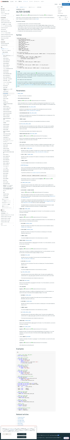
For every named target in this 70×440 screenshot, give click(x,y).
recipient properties (36, 172)
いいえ (67, 17)
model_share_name (27, 312)
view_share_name (26, 271)
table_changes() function (48, 201)
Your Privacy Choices (54, 435)
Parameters (60, 10)
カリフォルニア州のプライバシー (41, 435)
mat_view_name (32, 106)
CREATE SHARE (20, 418)
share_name (20, 93)
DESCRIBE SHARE (21, 420)
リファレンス (25, 1)
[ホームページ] (17, 7)
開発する (20, 1)
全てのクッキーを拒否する (22, 434)
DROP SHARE (20, 423)
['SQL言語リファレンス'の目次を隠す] (13, 49)
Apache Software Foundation (51, 437)
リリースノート (37, 1)
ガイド (16, 1)
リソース (31, 1)
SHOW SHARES (20, 425)
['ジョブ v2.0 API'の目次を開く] (13, 15)
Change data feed (21, 417)
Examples (59, 11)
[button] (7, 52)
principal (37, 19)
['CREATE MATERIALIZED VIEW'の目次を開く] (13, 119)
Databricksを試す (66, 4)
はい (60, 17)
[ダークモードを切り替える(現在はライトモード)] (68, 1)
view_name (27, 254)
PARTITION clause (24, 165)
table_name (29, 148)
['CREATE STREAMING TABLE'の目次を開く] (13, 132)
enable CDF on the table (29, 84)
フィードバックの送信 (63, 19)
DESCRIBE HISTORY (21, 421)
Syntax (59, 8)
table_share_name (26, 182)
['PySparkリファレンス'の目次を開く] (13, 19)
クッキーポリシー (12, 429)
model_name (28, 295)
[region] (19, 432)
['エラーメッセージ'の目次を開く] (13, 225)
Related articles (60, 13)
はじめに (12, 1)
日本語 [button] (56, 4)
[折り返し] (52, 38)
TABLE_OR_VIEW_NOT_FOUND (32, 110)
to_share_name (27, 326)
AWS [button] (60, 4)
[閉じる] (35, 427)
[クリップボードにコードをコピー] (54, 38)
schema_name (29, 223)
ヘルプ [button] (42, 1)
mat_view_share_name (26, 123)
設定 (6, 434)
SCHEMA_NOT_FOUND (25, 227)
